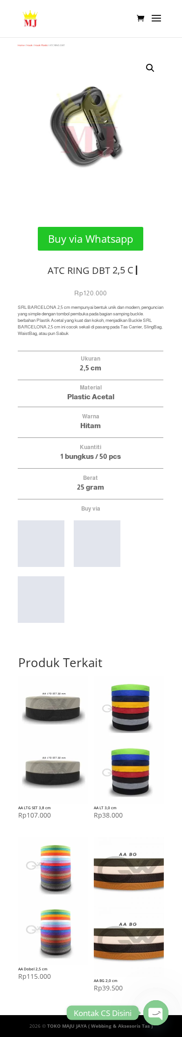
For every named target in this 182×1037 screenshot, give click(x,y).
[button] (150, 68)
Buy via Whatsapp (90, 239)
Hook (30, 45)
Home (21, 45)
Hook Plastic (41, 45)
